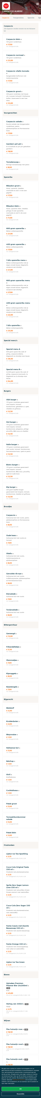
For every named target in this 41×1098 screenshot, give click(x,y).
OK (20, 1089)
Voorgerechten (18, 18)
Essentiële (20, 1094)
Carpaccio (5, 18)
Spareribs (31, 18)
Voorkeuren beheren (19, 1079)
